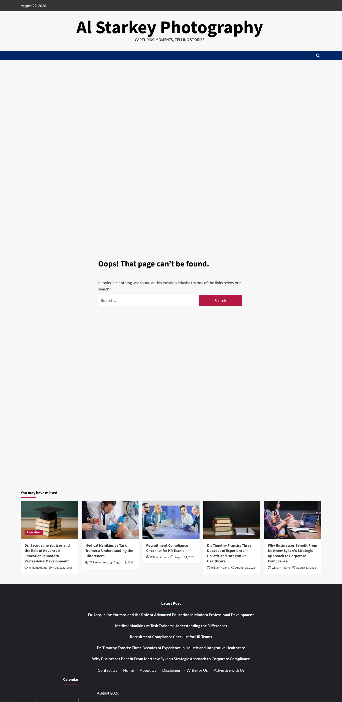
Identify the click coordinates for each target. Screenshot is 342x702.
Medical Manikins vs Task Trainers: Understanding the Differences (109, 551)
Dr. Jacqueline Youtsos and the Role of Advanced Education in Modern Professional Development (47, 553)
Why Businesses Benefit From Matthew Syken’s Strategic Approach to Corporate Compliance (292, 553)
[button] (318, 55)
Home (128, 670)
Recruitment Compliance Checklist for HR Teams (167, 548)
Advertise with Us (229, 670)
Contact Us (107, 670)
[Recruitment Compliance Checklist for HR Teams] (171, 520)
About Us (148, 670)
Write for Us (197, 670)
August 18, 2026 (123, 562)
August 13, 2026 (245, 568)
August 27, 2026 (63, 568)
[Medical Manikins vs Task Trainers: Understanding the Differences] (110, 520)
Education (34, 532)
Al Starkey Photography (169, 28)
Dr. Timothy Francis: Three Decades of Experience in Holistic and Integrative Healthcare (229, 553)
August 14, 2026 (184, 557)
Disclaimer (171, 670)
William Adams (38, 568)
